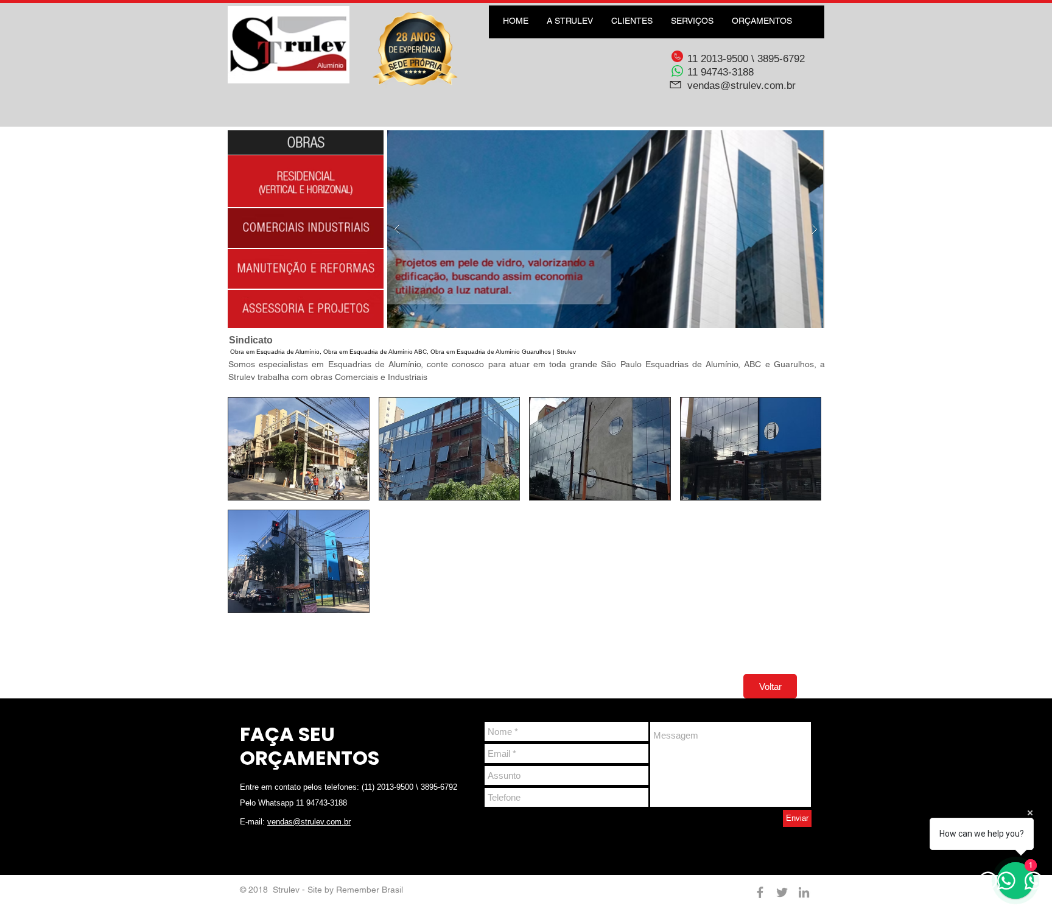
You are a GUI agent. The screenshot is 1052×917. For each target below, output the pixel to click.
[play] (796, 140)
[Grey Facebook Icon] (760, 892)
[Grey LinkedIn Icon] (804, 892)
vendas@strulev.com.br (741, 85)
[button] (605, 229)
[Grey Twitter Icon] (782, 892)
